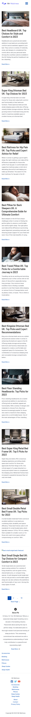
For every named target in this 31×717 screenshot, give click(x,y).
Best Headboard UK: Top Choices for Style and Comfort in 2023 (14, 33)
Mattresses (5, 660)
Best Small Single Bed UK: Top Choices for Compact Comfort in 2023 (15, 558)
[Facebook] (12, 681)
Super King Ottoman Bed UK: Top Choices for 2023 (14, 92)
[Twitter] (15, 681)
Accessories (6, 653)
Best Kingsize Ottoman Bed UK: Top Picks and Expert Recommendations (15, 329)
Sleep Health (6, 670)
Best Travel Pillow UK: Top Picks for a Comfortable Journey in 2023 (15, 269)
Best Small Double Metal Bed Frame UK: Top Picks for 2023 (14, 511)
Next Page (15, 602)
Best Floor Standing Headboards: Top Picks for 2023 (15, 391)
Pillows (4, 663)
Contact (15, 702)
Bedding (4, 656)
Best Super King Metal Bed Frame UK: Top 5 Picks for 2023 (15, 451)
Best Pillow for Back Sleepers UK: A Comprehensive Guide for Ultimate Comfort (14, 209)
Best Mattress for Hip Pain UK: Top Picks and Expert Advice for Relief (15, 150)
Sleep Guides (6, 666)
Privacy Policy (15, 704)
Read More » (6, 64)
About (15, 699)
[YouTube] (19, 681)
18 (21, 598)
